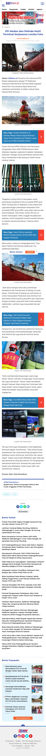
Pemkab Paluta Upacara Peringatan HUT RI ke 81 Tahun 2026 (15, 709)
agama (39, 9)
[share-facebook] (17, 506)
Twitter (27, 739)
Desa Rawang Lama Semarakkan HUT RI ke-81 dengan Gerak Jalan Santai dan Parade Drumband (16, 668)
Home (4, 9)
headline (6, 494)
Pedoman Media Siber (30, 743)
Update (30, 252)
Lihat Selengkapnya (22, 718)
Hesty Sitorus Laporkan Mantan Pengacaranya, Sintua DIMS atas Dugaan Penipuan (20, 235)
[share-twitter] (21, 506)
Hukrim (31, 9)
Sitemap (27, 746)
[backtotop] (23, 726)
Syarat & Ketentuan (15, 743)
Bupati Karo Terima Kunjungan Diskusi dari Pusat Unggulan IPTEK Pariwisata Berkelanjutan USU (21, 485)
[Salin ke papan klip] (28, 506)
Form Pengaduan (17, 746)
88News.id (13, 78)
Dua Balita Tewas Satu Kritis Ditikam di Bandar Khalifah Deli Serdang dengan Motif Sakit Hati (20, 402)
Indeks (23, 9)
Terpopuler (13, 9)
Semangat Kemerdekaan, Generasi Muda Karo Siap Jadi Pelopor (17, 689)
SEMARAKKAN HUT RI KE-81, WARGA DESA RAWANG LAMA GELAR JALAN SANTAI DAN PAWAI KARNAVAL (17, 678)
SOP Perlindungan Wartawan (31, 741)
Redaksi (18, 741)
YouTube (32, 739)
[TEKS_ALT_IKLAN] (23, 18)
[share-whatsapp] (24, 506)
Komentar (24, 511)
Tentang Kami (9, 741)
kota (14, 494)
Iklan (32, 746)
